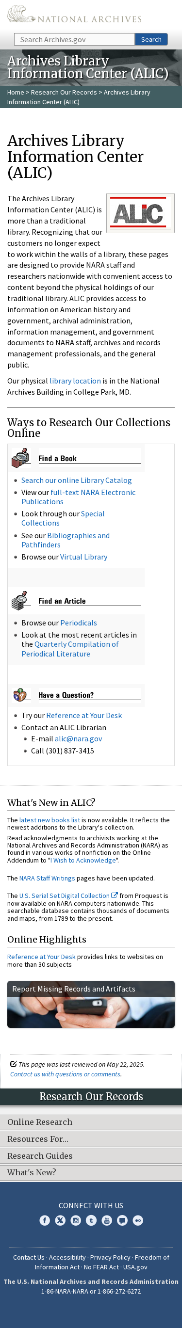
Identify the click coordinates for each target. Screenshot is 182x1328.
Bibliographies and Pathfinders (65, 539)
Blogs (122, 1220)
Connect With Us (91, 1205)
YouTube (107, 1220)
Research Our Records (64, 92)
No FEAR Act (101, 1267)
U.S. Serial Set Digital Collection (65, 895)
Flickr (138, 1220)
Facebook (44, 1220)
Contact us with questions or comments (65, 1074)
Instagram (76, 1220)
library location (75, 380)
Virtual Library (83, 556)
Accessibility (67, 1257)
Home (15, 92)
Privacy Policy (110, 1257)
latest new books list (49, 820)
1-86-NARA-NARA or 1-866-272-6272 (91, 1291)
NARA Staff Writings (47, 878)
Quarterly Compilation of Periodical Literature (70, 648)
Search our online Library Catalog (76, 480)
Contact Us (29, 1257)
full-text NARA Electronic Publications (78, 496)
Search (151, 39)
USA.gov (135, 1267)
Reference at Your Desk (84, 715)
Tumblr (91, 1220)
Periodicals (78, 622)
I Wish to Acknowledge (83, 860)
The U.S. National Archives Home (74, 16)
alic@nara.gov (78, 738)
